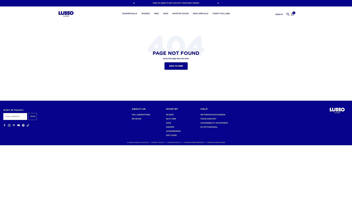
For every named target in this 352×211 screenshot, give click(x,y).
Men (156, 13)
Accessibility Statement (214, 123)
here (163, 3)
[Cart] (292, 14)
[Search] (287, 14)
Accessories (173, 131)
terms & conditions (216, 142)
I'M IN (32, 116)
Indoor (170, 127)
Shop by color (180, 13)
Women (145, 13)
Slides (170, 115)
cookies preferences (194, 142)
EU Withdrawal (209, 127)
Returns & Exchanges (212, 115)
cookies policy (174, 142)
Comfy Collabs (221, 13)
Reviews (136, 119)
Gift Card (171, 135)
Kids (165, 13)
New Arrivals (200, 13)
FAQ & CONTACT (208, 119)
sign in (279, 14)
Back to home (176, 66)
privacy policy (158, 142)
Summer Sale (129, 13)
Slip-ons (171, 119)
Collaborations (141, 115)
